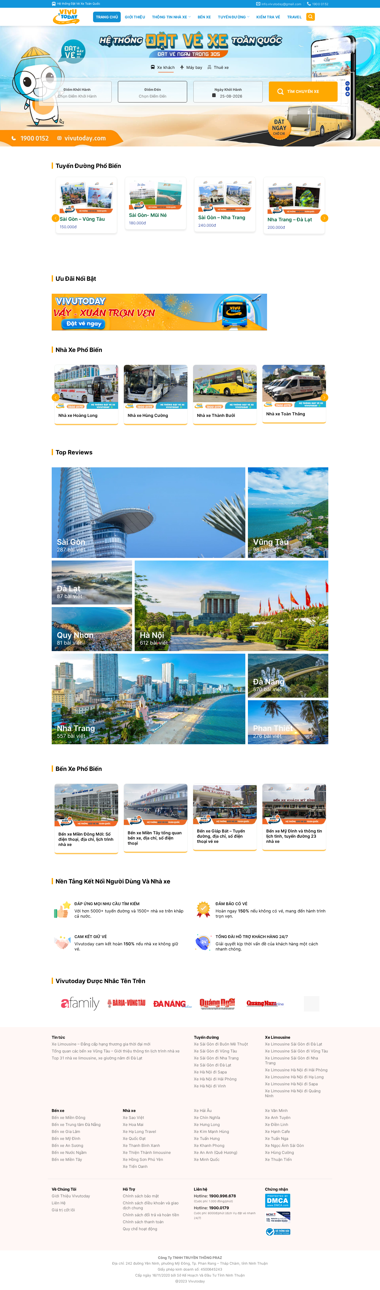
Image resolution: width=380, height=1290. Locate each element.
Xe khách (166, 67)
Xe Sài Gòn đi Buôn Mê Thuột (221, 1044)
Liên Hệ (59, 1202)
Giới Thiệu (135, 17)
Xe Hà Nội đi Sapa (210, 1072)
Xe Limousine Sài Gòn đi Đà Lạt (293, 1044)
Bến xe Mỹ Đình (66, 1138)
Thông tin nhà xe (169, 17)
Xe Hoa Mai (133, 1124)
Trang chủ (107, 17)
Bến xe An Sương (67, 1145)
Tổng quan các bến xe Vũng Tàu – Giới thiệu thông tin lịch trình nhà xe (116, 1051)
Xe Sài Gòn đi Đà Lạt (212, 1065)
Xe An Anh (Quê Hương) (215, 1152)
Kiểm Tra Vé (268, 17)
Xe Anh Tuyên (278, 1117)
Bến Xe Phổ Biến (79, 768)
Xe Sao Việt (133, 1117)
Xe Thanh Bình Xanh (141, 1145)
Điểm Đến (153, 89)
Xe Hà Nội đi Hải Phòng (215, 1079)
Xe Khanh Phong (209, 1145)
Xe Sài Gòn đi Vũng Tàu (215, 1051)
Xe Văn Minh (276, 1110)
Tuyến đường (232, 17)
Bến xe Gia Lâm (66, 1131)
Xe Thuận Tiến (278, 1159)
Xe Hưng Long (207, 1124)
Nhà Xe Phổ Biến (79, 349)
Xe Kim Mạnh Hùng (211, 1131)
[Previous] (51, 313)
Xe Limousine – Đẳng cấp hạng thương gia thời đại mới (101, 1044)
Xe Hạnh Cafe (277, 1131)
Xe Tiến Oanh (135, 1166)
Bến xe (204, 17)
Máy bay (194, 67)
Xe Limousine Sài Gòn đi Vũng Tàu (296, 1051)
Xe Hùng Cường (279, 1152)
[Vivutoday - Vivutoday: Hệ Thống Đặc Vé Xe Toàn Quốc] (68, 17)
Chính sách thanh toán (143, 1221)
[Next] (328, 313)
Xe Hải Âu (203, 1110)
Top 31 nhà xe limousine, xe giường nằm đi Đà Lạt (97, 1058)
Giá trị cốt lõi (63, 1209)
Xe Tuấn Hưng (207, 1138)
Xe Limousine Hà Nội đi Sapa (291, 1083)
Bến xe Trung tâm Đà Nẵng (76, 1124)
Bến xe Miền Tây (67, 1159)
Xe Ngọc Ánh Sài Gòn (284, 1145)
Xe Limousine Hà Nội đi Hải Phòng (296, 1069)
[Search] (310, 17)
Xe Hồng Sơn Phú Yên (143, 1159)
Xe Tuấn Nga (276, 1138)
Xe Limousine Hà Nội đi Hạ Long (294, 1076)
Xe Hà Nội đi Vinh (210, 1085)
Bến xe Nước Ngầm (69, 1152)
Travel (294, 17)
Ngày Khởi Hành (228, 89)
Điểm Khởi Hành (77, 89)
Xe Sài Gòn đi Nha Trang (216, 1058)
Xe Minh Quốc (206, 1159)
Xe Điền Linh (276, 1124)
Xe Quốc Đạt (134, 1138)
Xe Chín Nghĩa (207, 1117)
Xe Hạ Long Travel (139, 1131)
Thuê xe (221, 67)
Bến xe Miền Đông (68, 1117)
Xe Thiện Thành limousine (147, 1152)
